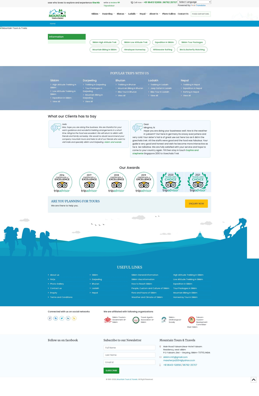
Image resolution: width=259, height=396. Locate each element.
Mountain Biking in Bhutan (130, 88)
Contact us (56, 288)
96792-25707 (190, 365)
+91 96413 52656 (152, 2)
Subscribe (111, 370)
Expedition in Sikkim (164, 42)
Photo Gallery (169, 14)
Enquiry (53, 292)
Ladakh (132, 14)
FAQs (52, 279)
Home (52, 23)
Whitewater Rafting (162, 49)
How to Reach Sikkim (142, 283)
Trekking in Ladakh (159, 84)
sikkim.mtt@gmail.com (175, 357)
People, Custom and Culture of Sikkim (150, 288)
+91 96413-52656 (172, 365)
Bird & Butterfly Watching (192, 49)
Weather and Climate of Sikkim (147, 297)
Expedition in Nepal (192, 88)
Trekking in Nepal (191, 84)
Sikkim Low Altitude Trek (135, 42)
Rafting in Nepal (191, 91)
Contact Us (183, 14)
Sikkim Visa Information (143, 279)
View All (56, 101)
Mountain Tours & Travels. (127, 379)
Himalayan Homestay (134, 49)
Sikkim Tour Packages (192, 42)
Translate (201, 5)
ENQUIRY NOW (196, 203)
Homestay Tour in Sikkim (185, 297)
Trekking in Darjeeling (95, 84)
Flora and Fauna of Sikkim (144, 292)
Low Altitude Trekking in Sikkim (63, 93)
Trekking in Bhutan (126, 84)
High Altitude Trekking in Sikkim (63, 86)
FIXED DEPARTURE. (200, 14)
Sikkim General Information (145, 274)
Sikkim (95, 14)
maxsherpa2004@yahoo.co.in (179, 360)
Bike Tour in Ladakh (159, 91)
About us (54, 274)
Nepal (143, 14)
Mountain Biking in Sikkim (105, 49)
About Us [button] (154, 14)
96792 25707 (170, 2)
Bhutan (121, 14)
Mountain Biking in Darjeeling (93, 96)
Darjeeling (107, 14)
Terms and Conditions (61, 297)
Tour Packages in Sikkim (185, 288)
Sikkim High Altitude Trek (104, 42)
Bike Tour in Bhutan (127, 91)
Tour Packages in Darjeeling (92, 90)
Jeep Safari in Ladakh (161, 88)
